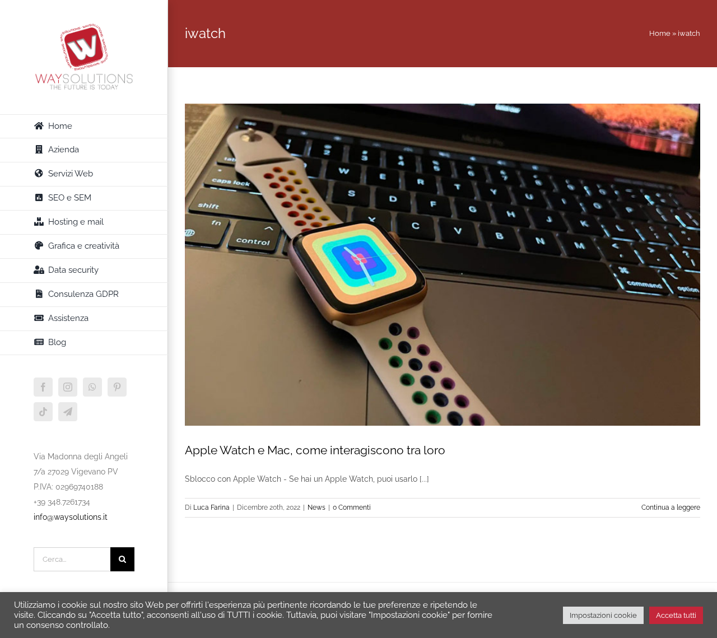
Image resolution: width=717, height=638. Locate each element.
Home (660, 33)
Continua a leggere (670, 507)
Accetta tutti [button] (676, 615)
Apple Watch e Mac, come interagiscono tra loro (315, 450)
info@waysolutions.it (71, 517)
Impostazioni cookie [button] (603, 615)
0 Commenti (352, 507)
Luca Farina (211, 507)
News (316, 507)
